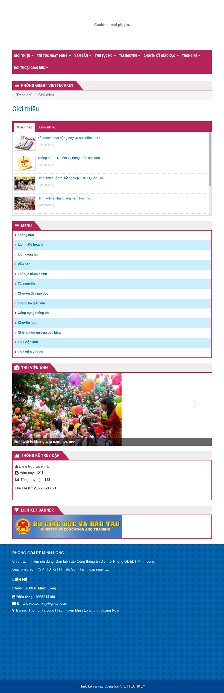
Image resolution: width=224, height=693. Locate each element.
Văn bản (81, 56)
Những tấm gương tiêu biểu (39, 332)
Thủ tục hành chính (32, 274)
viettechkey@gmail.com (48, 603)
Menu (26, 225)
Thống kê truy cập (40, 455)
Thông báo (26, 235)
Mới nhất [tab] (24, 127)
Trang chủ (24, 95)
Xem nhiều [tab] (47, 127)
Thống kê (190, 56)
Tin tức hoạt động (52, 56)
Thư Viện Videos (30, 352)
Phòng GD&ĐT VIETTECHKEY (47, 85)
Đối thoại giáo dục (30, 68)
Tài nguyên (128, 56)
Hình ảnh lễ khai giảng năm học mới (45, 441)
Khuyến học (27, 323)
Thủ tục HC (104, 56)
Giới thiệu (22, 56)
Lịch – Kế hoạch (30, 244)
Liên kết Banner (37, 510)
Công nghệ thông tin (33, 313)
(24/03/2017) (45, 144)
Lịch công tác (28, 254)
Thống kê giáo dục (32, 303)
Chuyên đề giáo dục (160, 56)
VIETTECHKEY (132, 686)
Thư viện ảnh (28, 342)
